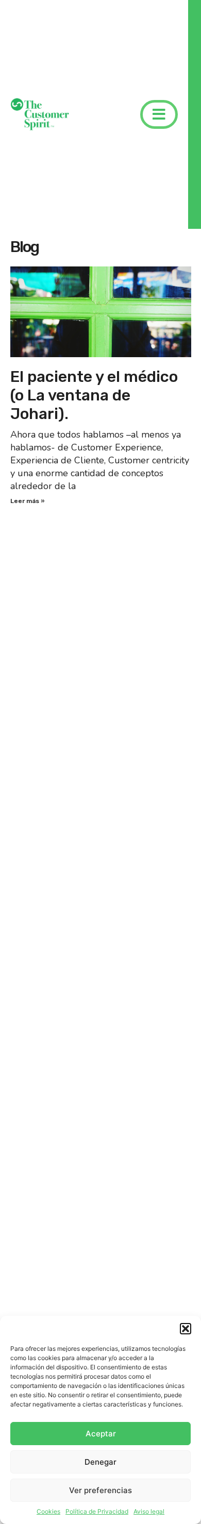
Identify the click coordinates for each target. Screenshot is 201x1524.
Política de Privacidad (96, 1511)
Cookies (48, 1511)
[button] (185, 1329)
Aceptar (101, 1433)
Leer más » (27, 501)
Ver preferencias (100, 1490)
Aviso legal (148, 1511)
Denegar (100, 1462)
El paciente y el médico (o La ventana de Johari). (94, 395)
